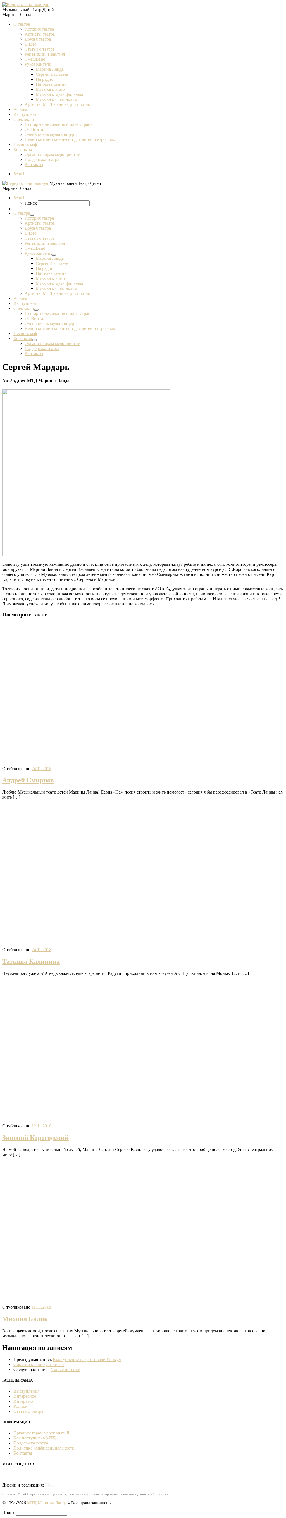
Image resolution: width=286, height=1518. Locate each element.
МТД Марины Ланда (47, 1502)
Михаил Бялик (25, 1319)
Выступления (26, 1391)
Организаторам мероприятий (41, 1433)
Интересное (24, 1396)
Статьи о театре (28, 1411)
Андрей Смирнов (28, 780)
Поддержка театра (30, 1443)
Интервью (23, 1401)
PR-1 (49, 1485)
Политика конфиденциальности (44, 1448)
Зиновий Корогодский (35, 1137)
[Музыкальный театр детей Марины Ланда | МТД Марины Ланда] (25, 4)
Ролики (20, 1406)
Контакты (22, 1453)
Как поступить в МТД (34, 1438)
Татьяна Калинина (31, 961)
